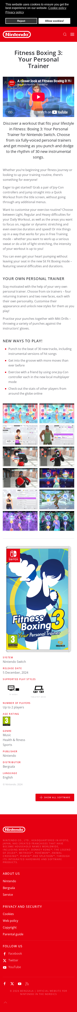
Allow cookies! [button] (54, 20)
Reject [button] (21, 20)
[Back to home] (17, 34)
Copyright (10, 927)
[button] (65, 34)
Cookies (8, 914)
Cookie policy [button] (57, 8)
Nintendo (9, 881)
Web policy (10, 921)
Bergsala (9, 888)
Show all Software (57, 797)
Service (8, 895)
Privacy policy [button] (14, 12)
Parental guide (13, 934)
